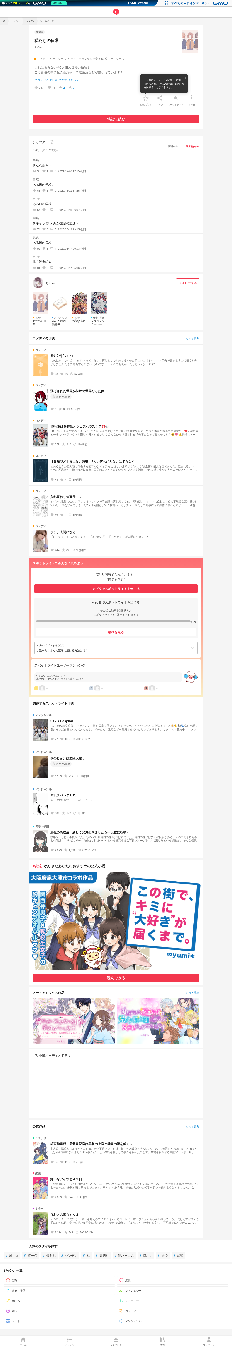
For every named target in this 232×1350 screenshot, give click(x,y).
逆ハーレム (124, 1255)
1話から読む (116, 119)
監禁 (178, 1255)
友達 (63, 80)
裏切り (102, 1255)
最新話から (192, 146)
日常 (54, 80)
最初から (172, 146)
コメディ (41, 80)
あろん (38, 46)
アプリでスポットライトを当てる (116, 588)
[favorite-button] (145, 98)
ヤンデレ (69, 1255)
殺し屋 (12, 1255)
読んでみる (116, 977)
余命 (163, 1255)
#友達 (37, 865)
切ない (145, 1255)
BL (86, 1255)
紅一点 (30, 1255)
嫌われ (49, 1255)
